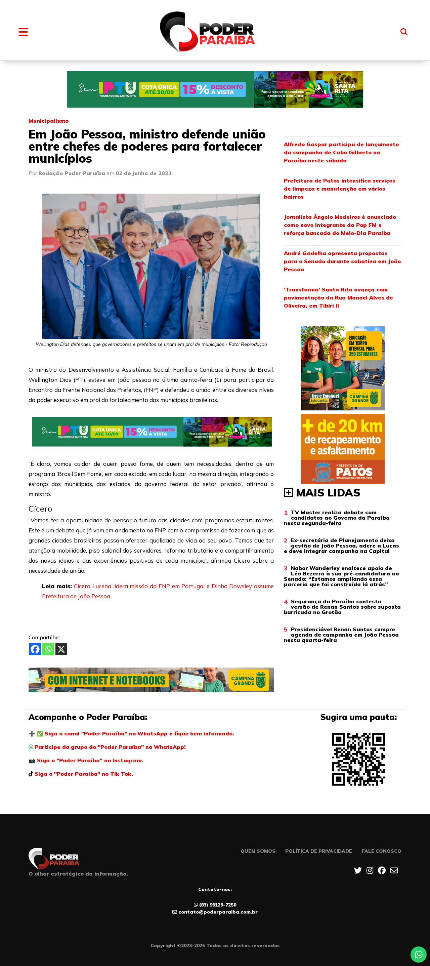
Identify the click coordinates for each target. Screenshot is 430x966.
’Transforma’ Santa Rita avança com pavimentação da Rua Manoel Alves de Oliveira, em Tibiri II (338, 297)
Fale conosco (381, 851)
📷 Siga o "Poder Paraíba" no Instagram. (86, 760)
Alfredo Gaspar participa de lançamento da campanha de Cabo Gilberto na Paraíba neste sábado (341, 152)
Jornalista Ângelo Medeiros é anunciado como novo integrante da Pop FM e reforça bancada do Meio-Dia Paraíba (340, 224)
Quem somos (258, 851)
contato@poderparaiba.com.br (218, 912)
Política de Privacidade (318, 851)
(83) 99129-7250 (217, 905)
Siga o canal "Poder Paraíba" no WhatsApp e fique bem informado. (139, 733)
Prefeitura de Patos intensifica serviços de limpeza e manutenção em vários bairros (339, 188)
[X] (61, 649)
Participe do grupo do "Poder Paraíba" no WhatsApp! (110, 746)
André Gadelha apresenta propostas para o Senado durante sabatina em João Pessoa (342, 261)
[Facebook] (35, 649)
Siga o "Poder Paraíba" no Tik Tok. (84, 773)
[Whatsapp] (48, 649)
